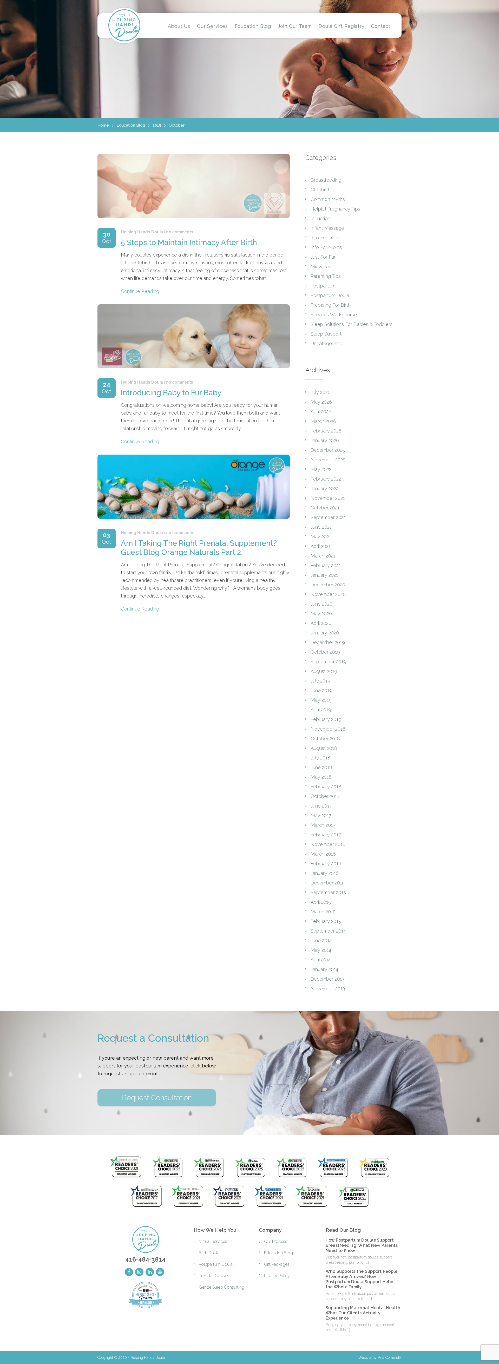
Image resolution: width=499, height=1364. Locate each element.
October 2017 (325, 796)
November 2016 (328, 844)
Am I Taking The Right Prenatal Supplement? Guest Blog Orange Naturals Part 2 (199, 548)
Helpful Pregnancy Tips (335, 209)
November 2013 (328, 988)
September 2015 (328, 892)
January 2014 (324, 969)
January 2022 (324, 488)
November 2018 (328, 729)
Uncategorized (326, 343)
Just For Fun (324, 257)
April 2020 (321, 623)
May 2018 (321, 777)
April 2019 (321, 709)
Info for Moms (326, 247)
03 (106, 538)
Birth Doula (209, 1252)
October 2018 (325, 738)
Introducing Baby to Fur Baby (171, 392)
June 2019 (321, 690)
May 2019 (321, 700)
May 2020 (321, 613)
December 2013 (327, 979)
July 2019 (320, 681)
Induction (320, 218)
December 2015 (328, 883)
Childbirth (321, 189)
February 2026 (326, 431)
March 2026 (323, 421)
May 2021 (321, 536)
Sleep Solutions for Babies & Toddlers (351, 324)
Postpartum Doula (330, 295)
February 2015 (326, 921)
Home (103, 125)
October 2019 (325, 652)
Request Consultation (157, 1097)
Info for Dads (325, 237)
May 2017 (321, 815)
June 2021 (321, 527)
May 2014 (321, 950)
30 (106, 237)
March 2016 (323, 854)
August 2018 (324, 748)
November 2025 (328, 459)
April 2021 (321, 546)
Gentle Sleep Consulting (221, 1287)
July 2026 (321, 392)
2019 (157, 125)
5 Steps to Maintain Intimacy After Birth (189, 242)
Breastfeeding (326, 180)
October (177, 125)
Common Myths (328, 199)
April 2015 (321, 902)
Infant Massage (327, 228)
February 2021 (326, 565)
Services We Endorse (334, 314)
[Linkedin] (150, 1272)
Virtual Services (213, 1241)
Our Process (275, 1241)
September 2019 (328, 661)
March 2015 (323, 911)
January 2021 (324, 575)
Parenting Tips (326, 276)
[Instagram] (139, 1272)
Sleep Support (326, 334)
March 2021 (323, 556)
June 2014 (321, 940)
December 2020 (328, 584)
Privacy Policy (277, 1275)
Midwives (321, 266)
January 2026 (325, 440)
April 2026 (321, 411)
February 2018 (326, 786)
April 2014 (321, 959)
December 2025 (328, 450)
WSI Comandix (390, 1357)
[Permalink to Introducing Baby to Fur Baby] (193, 369)
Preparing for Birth (331, 305)
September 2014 (328, 931)
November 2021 (328, 498)
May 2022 (321, 469)
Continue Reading (140, 291)
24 (106, 388)
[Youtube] (160, 1272)
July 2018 (320, 757)
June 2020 (321, 604)
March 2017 (323, 825)
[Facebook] (129, 1272)
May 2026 (321, 402)
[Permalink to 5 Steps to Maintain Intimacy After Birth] (193, 219)
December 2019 (328, 642)
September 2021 (328, 517)
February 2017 (326, 834)
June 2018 (321, 767)
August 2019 (324, 671)
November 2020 (328, 594)
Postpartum (323, 285)
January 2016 (325, 873)
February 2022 (326, 479)
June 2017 (321, 806)
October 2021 (325, 507)
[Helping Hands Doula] (124, 25)
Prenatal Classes (214, 1275)
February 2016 (326, 863)
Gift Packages (277, 1264)
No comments (179, 232)
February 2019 (326, 719)
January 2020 (325, 632)
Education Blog (130, 125)
